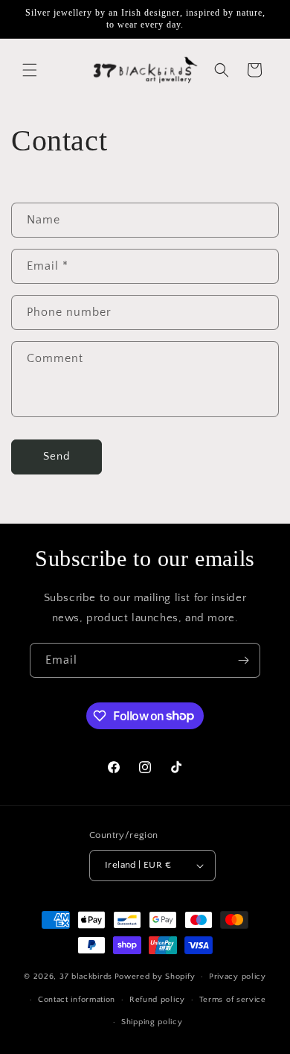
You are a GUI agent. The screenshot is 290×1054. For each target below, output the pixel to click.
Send (57, 456)
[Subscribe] (243, 660)
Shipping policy (152, 1022)
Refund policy (157, 999)
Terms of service (232, 999)
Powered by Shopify (155, 976)
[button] (29, 70)
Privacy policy (237, 976)
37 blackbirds (85, 976)
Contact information (76, 999)
